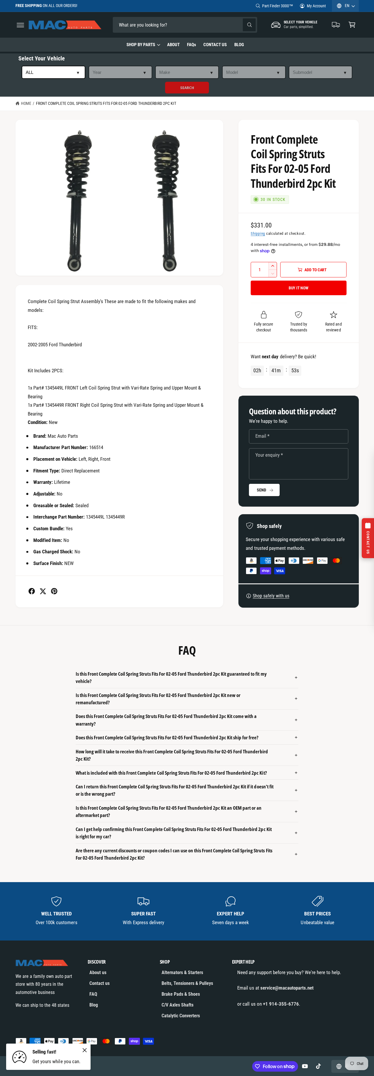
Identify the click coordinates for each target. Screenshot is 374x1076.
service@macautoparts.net (287, 988)
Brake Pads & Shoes (181, 994)
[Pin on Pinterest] (54, 591)
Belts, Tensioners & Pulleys (187, 983)
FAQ (93, 994)
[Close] (85, 1050)
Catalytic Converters (181, 1015)
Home (26, 103)
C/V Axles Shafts (177, 1005)
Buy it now (299, 288)
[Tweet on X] (43, 591)
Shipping (258, 233)
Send (261, 490)
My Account (316, 6)
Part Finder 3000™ (277, 6)
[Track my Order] (336, 25)
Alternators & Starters (182, 972)
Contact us (99, 983)
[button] (20, 25)
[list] (187, 911)
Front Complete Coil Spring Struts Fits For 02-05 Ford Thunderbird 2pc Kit (106, 103)
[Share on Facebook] (32, 591)
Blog (93, 1005)
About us (97, 972)
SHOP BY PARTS (141, 44)
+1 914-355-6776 (281, 1004)
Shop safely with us (271, 596)
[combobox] (154, 25)
